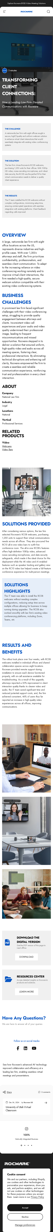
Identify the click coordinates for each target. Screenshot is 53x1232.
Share (9, 1092)
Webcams (7, 446)
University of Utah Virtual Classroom (18, 1108)
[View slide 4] (31, 1145)
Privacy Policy (37, 1197)
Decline (25, 1216)
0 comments (46, 1092)
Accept (25, 1207)
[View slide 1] (21, 1145)
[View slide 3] (28, 1145)
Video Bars (7, 449)
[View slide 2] (25, 1145)
